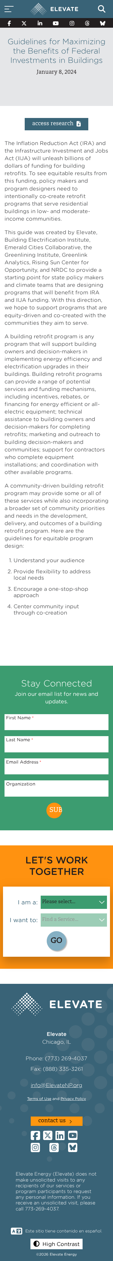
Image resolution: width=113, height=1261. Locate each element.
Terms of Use (39, 1098)
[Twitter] (24, 23)
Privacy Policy (73, 1098)
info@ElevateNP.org (56, 1085)
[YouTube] (56, 23)
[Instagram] (72, 23)
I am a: (28, 902)
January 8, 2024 (57, 72)
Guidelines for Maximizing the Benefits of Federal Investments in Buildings (56, 51)
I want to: (24, 920)
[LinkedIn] (40, 23)
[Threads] (87, 23)
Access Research (53, 124)
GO (56, 941)
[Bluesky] (103, 23)
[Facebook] (9, 23)
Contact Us (52, 1121)
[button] (56, 1244)
